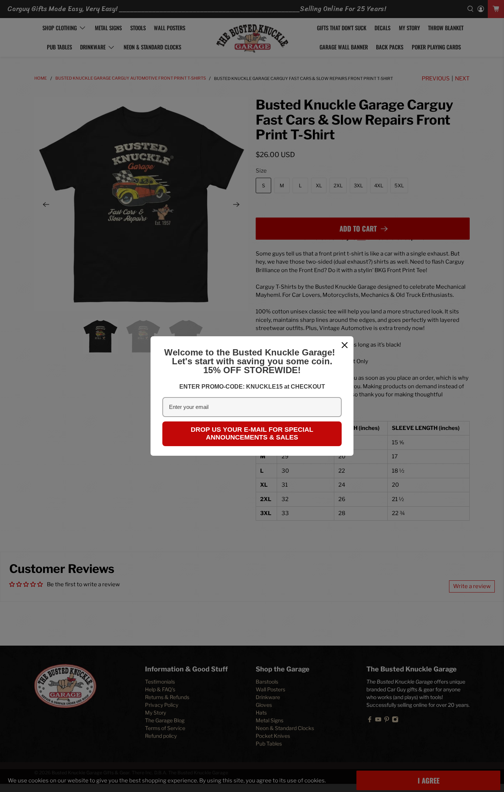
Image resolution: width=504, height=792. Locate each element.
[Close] (344, 345)
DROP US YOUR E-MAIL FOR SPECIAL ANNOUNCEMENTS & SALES (252, 433)
